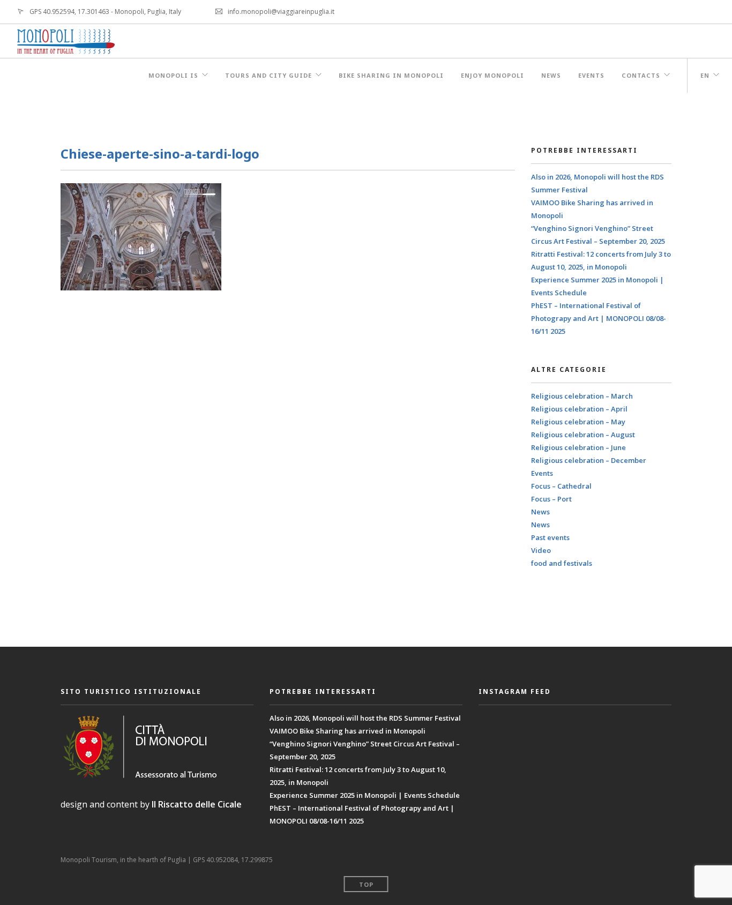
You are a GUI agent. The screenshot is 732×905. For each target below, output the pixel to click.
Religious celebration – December (588, 460)
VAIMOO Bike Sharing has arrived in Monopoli (347, 731)
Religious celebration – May (578, 422)
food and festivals (561, 563)
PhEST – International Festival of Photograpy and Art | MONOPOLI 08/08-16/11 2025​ (598, 318)
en (704, 75)
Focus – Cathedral (561, 486)
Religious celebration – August (583, 434)
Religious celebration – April (579, 409)
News (551, 75)
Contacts (641, 75)
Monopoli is (173, 75)
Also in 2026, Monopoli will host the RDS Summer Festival (365, 718)
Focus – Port (551, 499)
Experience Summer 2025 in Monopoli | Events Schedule (365, 795)
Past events (550, 537)
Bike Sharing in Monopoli (391, 75)
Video (541, 550)
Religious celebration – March (582, 396)
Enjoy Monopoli (492, 75)
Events (591, 75)
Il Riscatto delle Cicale (197, 804)
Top (366, 884)
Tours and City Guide (268, 75)
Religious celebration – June (578, 447)
